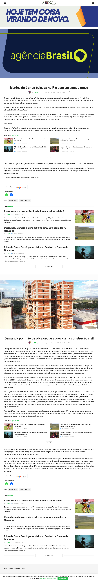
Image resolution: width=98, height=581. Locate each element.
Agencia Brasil (13, 200)
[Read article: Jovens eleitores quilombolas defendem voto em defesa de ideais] (54, 149)
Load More (49, 266)
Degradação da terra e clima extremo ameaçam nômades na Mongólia (75, 140)
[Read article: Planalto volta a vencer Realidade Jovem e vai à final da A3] (8, 141)
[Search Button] (93, 3)
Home (5, 568)
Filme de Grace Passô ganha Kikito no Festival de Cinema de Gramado (30, 148)
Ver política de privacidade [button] (48, 578)
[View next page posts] (50, 157)
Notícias (27, 200)
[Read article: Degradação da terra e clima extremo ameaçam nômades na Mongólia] (54, 141)
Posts (23, 568)
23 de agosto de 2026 (21, 143)
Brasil (63, 92)
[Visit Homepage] (49, 3)
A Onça (36, 92)
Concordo (62, 578)
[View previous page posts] (47, 157)
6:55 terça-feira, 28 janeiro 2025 (50, 92)
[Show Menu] (5, 3)
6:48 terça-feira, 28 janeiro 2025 (50, 343)
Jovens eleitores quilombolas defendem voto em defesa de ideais (76, 148)
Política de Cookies (14, 568)
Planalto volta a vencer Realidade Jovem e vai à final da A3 (29, 140)
